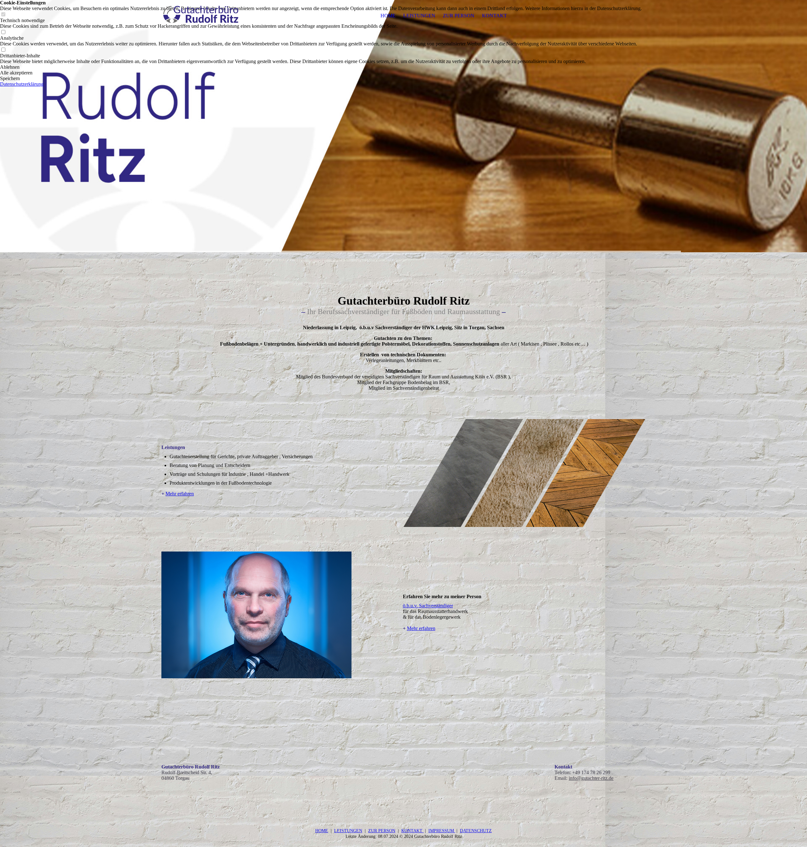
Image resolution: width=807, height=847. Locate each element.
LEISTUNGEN (419, 15)
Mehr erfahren (179, 493)
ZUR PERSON (458, 15)
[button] (321, 67)
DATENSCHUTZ (476, 830)
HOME (388, 15)
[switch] (3, 32)
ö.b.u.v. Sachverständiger (428, 605)
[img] (200, 16)
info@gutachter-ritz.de (591, 778)
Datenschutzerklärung (22, 84)
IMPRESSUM (441, 830)
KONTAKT (494, 15)
